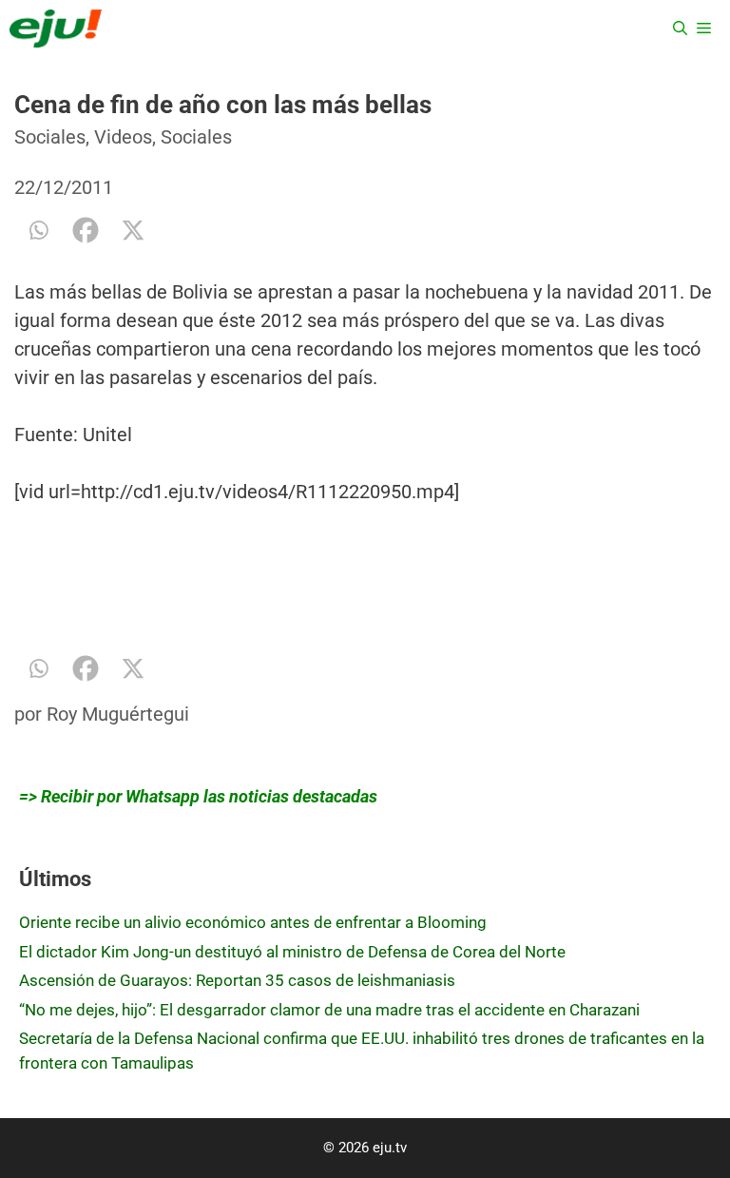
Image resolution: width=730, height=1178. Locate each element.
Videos (123, 137)
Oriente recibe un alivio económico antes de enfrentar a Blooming (253, 922)
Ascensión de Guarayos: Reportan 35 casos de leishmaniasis (237, 980)
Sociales (50, 137)
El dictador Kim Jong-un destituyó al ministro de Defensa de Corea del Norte (292, 951)
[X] (133, 230)
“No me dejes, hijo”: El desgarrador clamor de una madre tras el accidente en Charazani (329, 1009)
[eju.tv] (56, 28)
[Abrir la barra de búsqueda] (680, 28)
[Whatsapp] (38, 230)
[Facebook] (85, 230)
